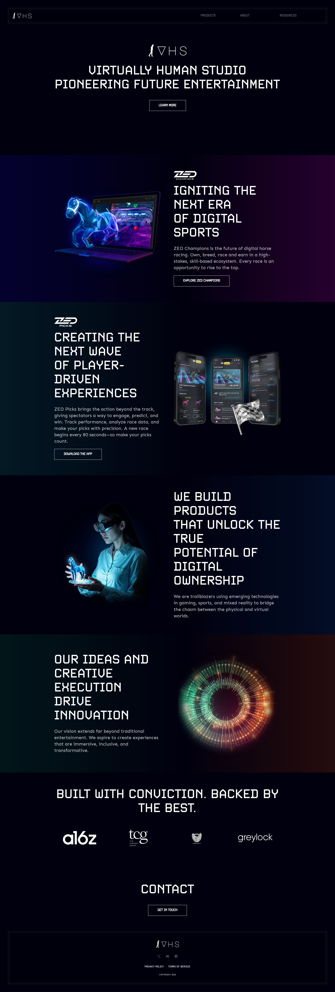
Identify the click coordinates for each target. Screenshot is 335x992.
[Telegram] (176, 956)
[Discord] (167, 956)
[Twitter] (159, 956)
